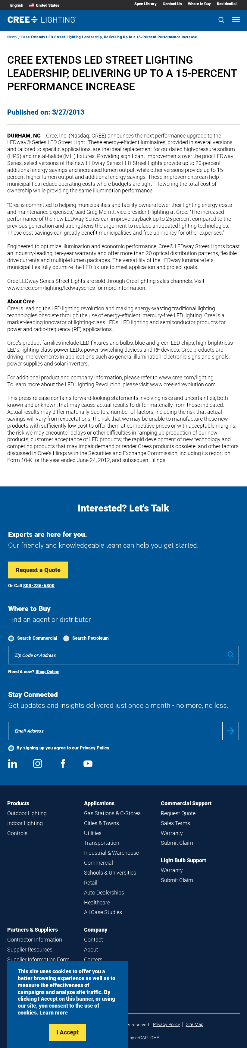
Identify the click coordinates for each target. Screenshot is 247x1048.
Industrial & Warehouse (111, 853)
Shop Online (47, 671)
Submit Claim (177, 843)
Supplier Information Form (38, 959)
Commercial (98, 863)
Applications (99, 803)
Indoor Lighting (25, 823)
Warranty (172, 833)
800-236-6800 (39, 585)
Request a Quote (38, 570)
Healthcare (97, 902)
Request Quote (178, 813)
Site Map (194, 1024)
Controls (17, 833)
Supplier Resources (29, 949)
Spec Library (145, 4)
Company (95, 929)
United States (47, 5)
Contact (93, 939)
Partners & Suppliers (32, 929)
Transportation (101, 843)
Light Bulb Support (183, 860)
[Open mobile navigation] (236, 20)
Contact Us (172, 4)
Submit (230, 731)
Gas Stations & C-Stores (112, 813)
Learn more (53, 1012)
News (12, 37)
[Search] (221, 20)
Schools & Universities (110, 872)
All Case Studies (103, 912)
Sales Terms (175, 823)
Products (18, 803)
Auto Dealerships (104, 892)
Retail (90, 882)
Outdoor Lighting (27, 813)
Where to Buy (199, 4)
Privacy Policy (94, 748)
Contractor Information (34, 939)
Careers (93, 959)
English (16, 5)
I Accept (67, 1032)
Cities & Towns (101, 823)
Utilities (93, 833)
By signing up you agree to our (63, 748)
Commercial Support (186, 803)
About (91, 949)
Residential (227, 4)
